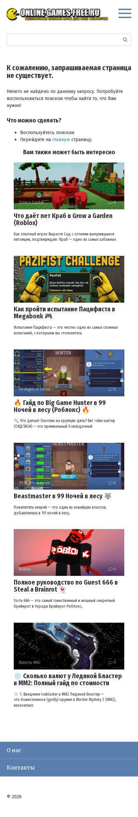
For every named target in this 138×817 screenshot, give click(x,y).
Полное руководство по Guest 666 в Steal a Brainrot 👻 (66, 586)
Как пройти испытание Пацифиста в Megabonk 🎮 (64, 312)
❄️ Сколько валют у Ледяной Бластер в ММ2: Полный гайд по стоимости (68, 679)
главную (61, 139)
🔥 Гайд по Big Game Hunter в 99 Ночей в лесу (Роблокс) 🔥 (60, 406)
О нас (14, 750)
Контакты (20, 767)
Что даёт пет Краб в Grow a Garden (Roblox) (63, 219)
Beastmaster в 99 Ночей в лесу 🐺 (63, 496)
